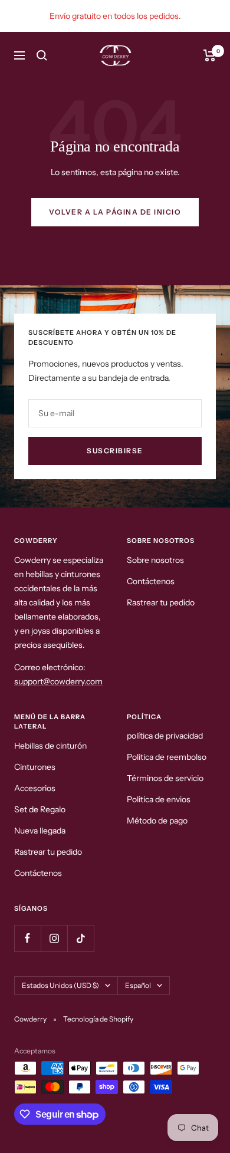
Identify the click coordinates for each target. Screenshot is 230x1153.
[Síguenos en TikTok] (80, 938)
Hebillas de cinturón (50, 745)
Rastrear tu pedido (161, 602)
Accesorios (34, 788)
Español (138, 985)
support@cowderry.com (58, 681)
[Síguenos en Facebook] (27, 938)
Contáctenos (151, 581)
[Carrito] (209, 55)
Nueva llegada (39, 830)
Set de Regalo (39, 809)
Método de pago (157, 820)
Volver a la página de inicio (115, 211)
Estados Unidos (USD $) (60, 985)
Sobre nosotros (155, 560)
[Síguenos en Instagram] (54, 938)
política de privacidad (165, 735)
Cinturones (34, 767)
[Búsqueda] (42, 55)
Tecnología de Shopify (98, 1018)
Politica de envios (158, 799)
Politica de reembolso (166, 757)
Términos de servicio (165, 778)
